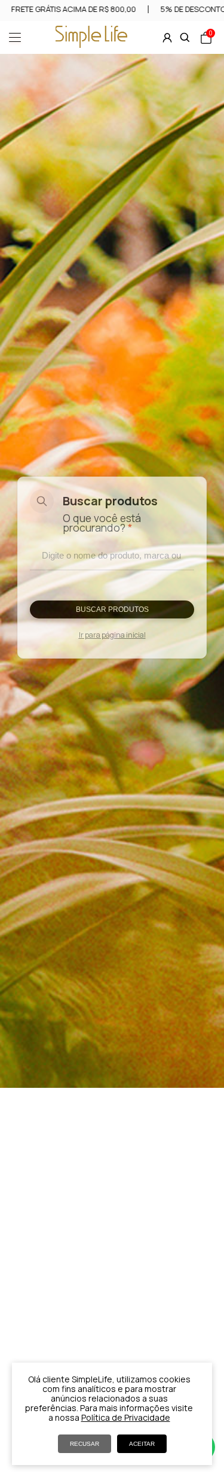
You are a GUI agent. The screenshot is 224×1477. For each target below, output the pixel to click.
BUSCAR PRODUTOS (112, 609)
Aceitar (142, 1443)
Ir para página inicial (112, 635)
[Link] (91, 44)
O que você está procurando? (102, 522)
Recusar (84, 1443)
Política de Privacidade (125, 1417)
